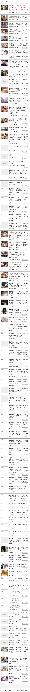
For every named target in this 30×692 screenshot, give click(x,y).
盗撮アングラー (13, 690)
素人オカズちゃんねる (14, 330)
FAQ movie (11, 616)
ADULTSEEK (12, 376)
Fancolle (11, 654)
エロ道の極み (12, 464)
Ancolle (10, 673)
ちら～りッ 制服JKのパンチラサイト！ (18, 150)
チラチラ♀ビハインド (14, 580)
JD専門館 (11, 544)
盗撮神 (10, 419)
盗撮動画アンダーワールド (15, 19)
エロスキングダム (13, 288)
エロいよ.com (12, 507)
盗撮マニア (11, 194)
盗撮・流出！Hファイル (14, 13)
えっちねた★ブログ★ (14, 103)
